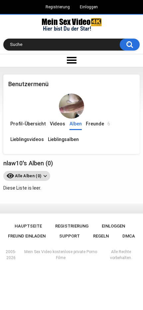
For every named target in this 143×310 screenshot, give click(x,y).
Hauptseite (28, 226)
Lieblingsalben (63, 139)
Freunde (98, 123)
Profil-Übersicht (28, 123)
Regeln (101, 235)
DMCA (128, 235)
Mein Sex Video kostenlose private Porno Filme (60, 254)
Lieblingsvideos (27, 139)
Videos (57, 123)
